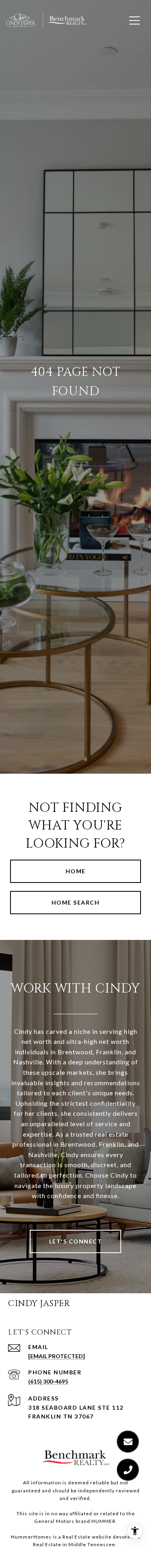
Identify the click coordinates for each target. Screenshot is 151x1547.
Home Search (76, 902)
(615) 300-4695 (48, 1381)
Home (76, 871)
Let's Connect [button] (75, 1241)
